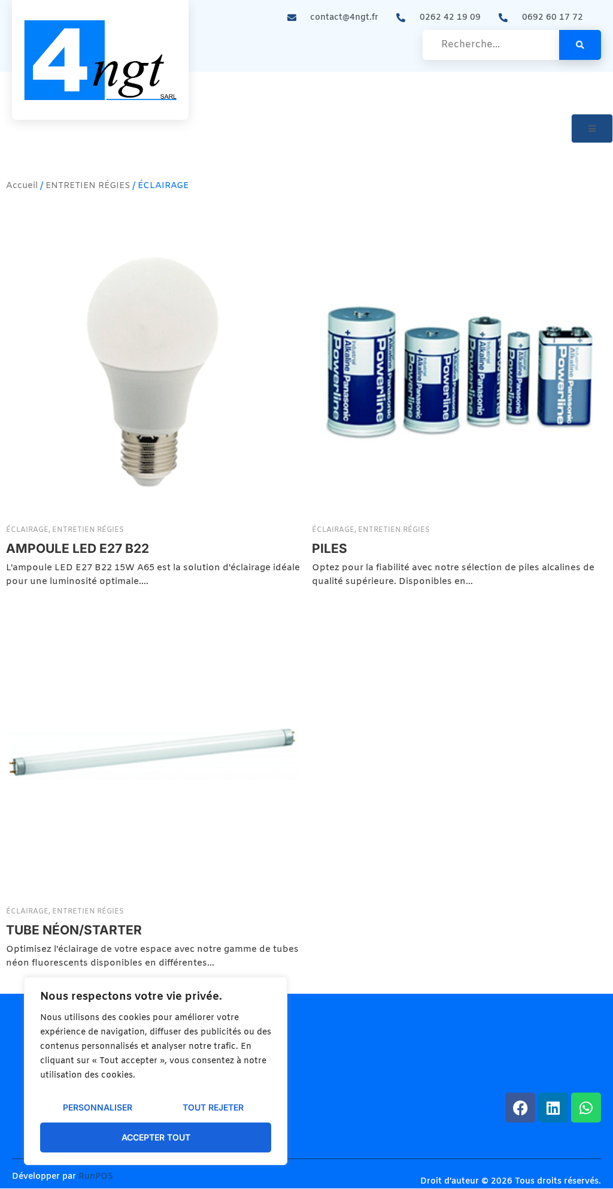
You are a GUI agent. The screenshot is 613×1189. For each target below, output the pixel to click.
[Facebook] (520, 1108)
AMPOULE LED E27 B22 (77, 548)
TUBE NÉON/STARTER (74, 929)
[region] (155, 1071)
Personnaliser (97, 1107)
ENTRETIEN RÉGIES (87, 186)
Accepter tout (156, 1137)
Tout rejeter (213, 1107)
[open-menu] (592, 128)
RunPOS (95, 1176)
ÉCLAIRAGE (28, 530)
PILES (329, 548)
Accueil (22, 186)
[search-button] (580, 45)
